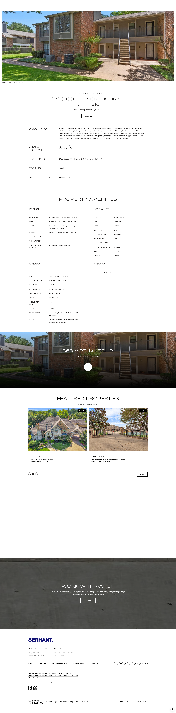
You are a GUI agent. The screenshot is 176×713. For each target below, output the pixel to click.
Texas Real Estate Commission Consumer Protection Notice (49, 673)
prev (30, 474)
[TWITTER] (131, 663)
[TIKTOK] (141, 663)
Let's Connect (94, 664)
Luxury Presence (82, 702)
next (35, 474)
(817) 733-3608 (33, 653)
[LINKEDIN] (126, 663)
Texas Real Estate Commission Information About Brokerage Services (53, 675)
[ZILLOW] (146, 663)
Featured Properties (59, 664)
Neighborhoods (78, 664)
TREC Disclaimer (34, 677)
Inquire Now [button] (88, 116)
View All (142, 474)
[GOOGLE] (136, 663)
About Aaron (42, 664)
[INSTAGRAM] (121, 663)
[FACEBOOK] (116, 663)
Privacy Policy (141, 702)
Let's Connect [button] (88, 600)
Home (30, 664)
